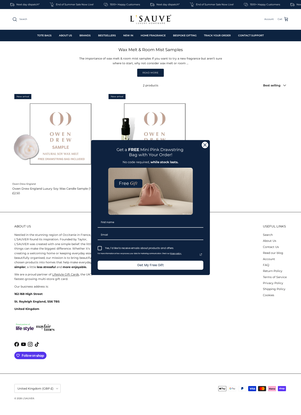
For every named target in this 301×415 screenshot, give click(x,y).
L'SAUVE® (28, 398)
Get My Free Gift (150, 265)
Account (269, 259)
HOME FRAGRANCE (153, 35)
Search (268, 235)
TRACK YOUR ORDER (217, 35)
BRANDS (85, 35)
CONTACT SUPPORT (251, 35)
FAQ (266, 265)
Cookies (268, 295)
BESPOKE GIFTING (185, 35)
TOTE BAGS (44, 35)
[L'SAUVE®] (150, 19)
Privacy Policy (273, 283)
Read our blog (273, 253)
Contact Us (271, 247)
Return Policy (272, 271)
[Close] (205, 145)
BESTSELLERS (107, 35)
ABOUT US (65, 35)
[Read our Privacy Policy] (200, 254)
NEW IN (128, 35)
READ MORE (150, 72)
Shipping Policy (274, 289)
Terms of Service (275, 277)
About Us (269, 241)
